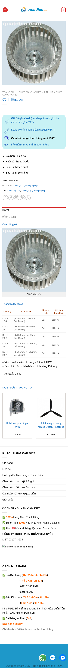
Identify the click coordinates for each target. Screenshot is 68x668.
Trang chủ (8, 92)
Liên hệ (6, 469)
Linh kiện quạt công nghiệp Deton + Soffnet (51, 425)
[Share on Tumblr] (28, 197)
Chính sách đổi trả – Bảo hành (19, 487)
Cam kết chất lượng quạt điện (19, 493)
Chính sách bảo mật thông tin (18, 481)
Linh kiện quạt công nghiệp (25, 185)
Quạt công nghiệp (30, 92)
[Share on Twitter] (11, 197)
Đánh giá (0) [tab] (9, 217)
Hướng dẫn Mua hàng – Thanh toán (22, 475)
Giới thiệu (7, 499)
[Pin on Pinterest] (22, 197)
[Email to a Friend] (16, 197)
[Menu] (5, 10)
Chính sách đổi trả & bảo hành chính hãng (27, 629)
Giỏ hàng (7, 463)
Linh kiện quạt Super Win (17, 425)
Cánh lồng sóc (13, 190)
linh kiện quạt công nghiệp (33, 190)
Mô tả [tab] (5, 210)
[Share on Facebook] (5, 197)
